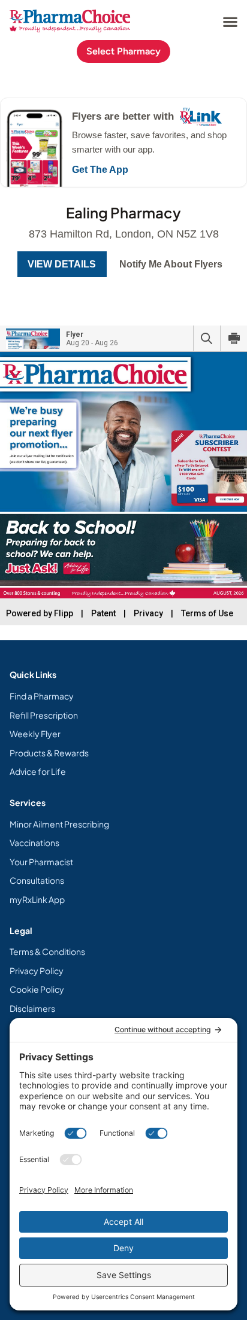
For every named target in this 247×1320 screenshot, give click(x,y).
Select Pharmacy (123, 51)
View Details (62, 264)
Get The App (100, 170)
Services (28, 802)
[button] (230, 21)
